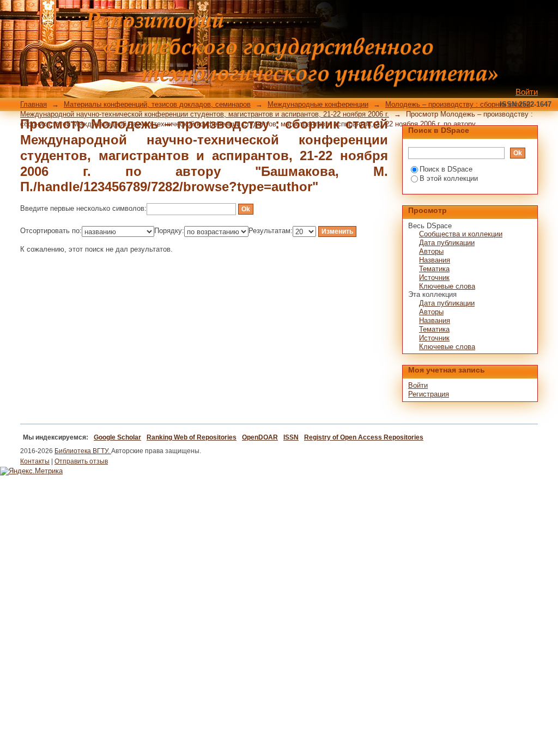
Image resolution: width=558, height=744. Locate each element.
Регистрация (428, 394)
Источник (434, 277)
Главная (33, 104)
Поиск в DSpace (446, 169)
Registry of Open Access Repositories (363, 437)
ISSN (291, 437)
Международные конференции (318, 104)
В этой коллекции (449, 178)
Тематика (434, 269)
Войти (526, 91)
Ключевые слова (447, 286)
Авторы (431, 251)
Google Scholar (117, 437)
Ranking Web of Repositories (191, 437)
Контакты (35, 461)
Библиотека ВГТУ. (82, 451)
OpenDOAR (260, 437)
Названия (434, 260)
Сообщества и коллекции (460, 234)
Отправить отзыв (81, 461)
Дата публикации (447, 243)
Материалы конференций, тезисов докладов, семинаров (157, 104)
